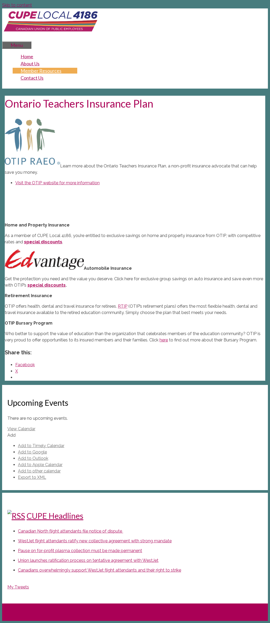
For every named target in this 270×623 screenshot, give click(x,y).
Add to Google (32, 452)
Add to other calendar (39, 471)
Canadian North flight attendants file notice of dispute (70, 531)
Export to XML (32, 477)
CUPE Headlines (55, 515)
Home (27, 56)
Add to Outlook (33, 458)
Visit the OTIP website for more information (57, 182)
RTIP (122, 306)
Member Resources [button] (41, 71)
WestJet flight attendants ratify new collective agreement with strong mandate (95, 540)
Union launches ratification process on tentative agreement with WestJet (88, 560)
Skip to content (17, 5)
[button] (11, 435)
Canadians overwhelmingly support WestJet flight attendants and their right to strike (99, 570)
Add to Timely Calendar (41, 445)
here (164, 339)
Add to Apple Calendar (40, 464)
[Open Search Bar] (10, 38)
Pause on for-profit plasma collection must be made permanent (80, 550)
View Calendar (21, 428)
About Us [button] (30, 63)
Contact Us (32, 78)
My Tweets (18, 587)
